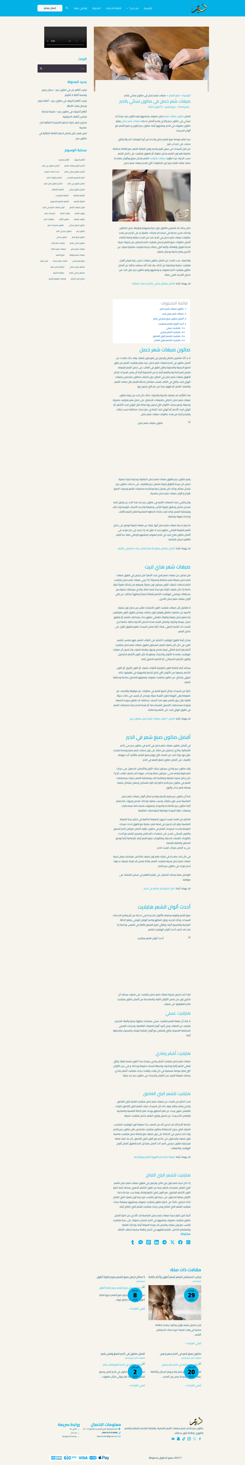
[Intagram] (189, 1439)
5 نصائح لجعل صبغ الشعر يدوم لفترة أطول (121, 1276)
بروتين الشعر (80, 213)
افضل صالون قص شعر (53, 183)
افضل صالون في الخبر (76, 183)
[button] (67, 8)
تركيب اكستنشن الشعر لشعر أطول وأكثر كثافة (174, 1276)
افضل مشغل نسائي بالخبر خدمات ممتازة (153, 283)
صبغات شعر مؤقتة (77, 255)
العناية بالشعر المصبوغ (60, 201)
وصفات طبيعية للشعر (57, 279)
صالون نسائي (61, 237)
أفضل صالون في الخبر (50, 166)
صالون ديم (80, 231)
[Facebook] (180, 1242)
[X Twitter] (195, 1439)
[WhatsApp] (188, 1242)
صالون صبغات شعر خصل (172, 309)
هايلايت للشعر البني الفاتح (167, 340)
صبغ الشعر (170, 107)
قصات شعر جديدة (60, 261)
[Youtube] (173, 1439)
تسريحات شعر (49, 213)
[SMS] (140, 1242)
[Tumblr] (132, 1242)
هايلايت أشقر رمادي (170, 332)
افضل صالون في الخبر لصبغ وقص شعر (123, 1353)
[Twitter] (172, 1242)
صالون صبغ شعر (78, 237)
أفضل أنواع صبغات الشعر (74, 166)
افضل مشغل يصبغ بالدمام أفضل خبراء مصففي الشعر (146, 548)
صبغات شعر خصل (131, 121)
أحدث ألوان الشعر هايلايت (171, 324)
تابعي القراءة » (193, 1343)
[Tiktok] (184, 1439)
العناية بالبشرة (79, 195)
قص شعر (44, 261)
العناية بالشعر (79, 201)
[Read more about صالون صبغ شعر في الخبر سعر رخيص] (181, 1364)
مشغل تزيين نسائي (77, 267)
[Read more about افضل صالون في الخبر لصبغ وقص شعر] (124, 1364)
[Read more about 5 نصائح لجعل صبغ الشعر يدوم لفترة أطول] (122, 1287)
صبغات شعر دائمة (58, 249)
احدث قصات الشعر (52, 171)
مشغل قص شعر (57, 267)
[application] (127, 8)
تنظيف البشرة (79, 219)
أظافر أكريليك (79, 160)
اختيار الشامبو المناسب (76, 177)
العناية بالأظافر (58, 189)
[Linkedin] (156, 1242)
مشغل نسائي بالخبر (77, 273)
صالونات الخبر (196, 1358)
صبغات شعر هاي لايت (173, 314)
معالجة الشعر (58, 273)
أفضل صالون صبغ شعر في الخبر (168, 319)
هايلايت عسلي (173, 328)
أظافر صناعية (64, 160)
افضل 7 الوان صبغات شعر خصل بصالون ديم (152, 718)
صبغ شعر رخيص (78, 261)
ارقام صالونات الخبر (54, 177)
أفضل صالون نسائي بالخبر (74, 171)
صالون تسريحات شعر (55, 225)
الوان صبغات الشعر (77, 207)
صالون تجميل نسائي (77, 225)
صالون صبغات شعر (174, 116)
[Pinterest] (148, 1242)
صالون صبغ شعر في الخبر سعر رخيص (180, 1353)
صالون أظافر (64, 219)
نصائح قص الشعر (78, 279)
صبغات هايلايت (157, 158)
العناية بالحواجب (62, 195)
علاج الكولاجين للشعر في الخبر (159, 888)
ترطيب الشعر (65, 213)
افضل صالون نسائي (77, 189)
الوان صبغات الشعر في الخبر (54, 207)
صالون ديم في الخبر (63, 231)
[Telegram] (164, 1242)
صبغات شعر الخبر (58, 243)
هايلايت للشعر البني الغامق (166, 336)
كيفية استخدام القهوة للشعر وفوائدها (154, 1157)
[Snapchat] (178, 1439)
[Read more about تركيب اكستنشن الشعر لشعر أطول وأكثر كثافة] (174, 1302)
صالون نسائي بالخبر (77, 243)
